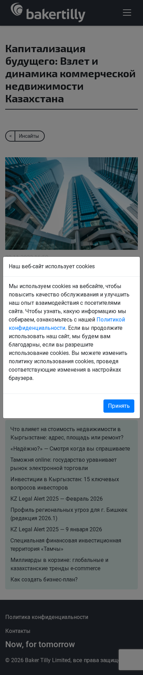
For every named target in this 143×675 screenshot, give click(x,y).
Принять (119, 406)
